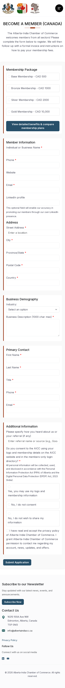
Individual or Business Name (23, 147)
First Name (12, 354)
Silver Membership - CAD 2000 (30, 99)
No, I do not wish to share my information (26, 520)
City (8, 240)
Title (8, 379)
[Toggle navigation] (59, 8)
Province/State (15, 252)
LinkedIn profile (15, 197)
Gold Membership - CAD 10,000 (30, 111)
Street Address (15, 227)
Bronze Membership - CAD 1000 (31, 88)
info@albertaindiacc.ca (20, 630)
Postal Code (13, 265)
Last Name (12, 367)
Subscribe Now (12, 602)
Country (11, 277)
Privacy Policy (9, 640)
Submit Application (17, 562)
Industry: (11, 304)
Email (9, 185)
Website (10, 172)
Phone (10, 160)
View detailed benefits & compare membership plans (33, 126)
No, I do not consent (23, 504)
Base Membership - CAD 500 (28, 76)
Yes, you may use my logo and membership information (26, 493)
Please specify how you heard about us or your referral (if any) (31, 433)
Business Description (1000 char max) (29, 316)
